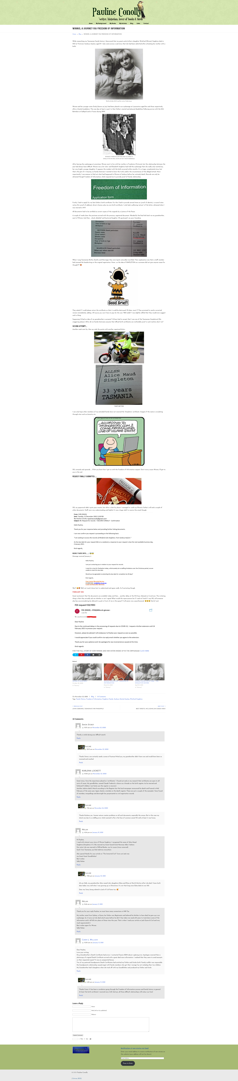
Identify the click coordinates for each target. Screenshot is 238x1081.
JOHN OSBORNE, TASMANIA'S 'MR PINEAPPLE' (88, 708)
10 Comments (101, 696)
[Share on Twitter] (75, 654)
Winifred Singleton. (136, 699)
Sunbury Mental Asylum (121, 699)
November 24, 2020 (101, 808)
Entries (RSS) (77, 1078)
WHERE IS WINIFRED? (80, 681)
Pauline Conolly (119, 11)
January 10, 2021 (97, 832)
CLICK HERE (144, 651)
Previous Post (78, 706)
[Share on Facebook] (87, 654)
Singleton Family (107, 699)
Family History (80, 699)
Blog (80, 34)
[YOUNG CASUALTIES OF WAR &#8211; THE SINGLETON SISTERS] (150, 671)
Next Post (161, 706)
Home (74, 34)
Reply (79, 738)
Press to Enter (128, 1063)
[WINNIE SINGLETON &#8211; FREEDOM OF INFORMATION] (118, 671)
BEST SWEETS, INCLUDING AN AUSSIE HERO (150, 708)
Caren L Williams (90, 940)
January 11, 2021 (97, 904)
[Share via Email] (93, 654)
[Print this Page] (99, 654)
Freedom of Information (94, 699)
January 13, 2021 (98, 942)
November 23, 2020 (99, 727)
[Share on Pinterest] (81, 654)
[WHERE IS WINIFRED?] (87, 671)
